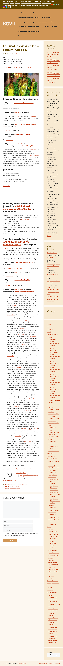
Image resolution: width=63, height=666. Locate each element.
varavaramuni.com (53, 299)
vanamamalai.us (52, 296)
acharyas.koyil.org (53, 274)
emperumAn (32, 116)
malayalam (51, 456)
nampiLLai (9, 140)
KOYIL (9, 24)
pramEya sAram (53, 553)
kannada (50, 453)
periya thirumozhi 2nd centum (54, 350)
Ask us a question (20, 5)
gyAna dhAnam (25, 3)
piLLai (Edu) (28, 1)
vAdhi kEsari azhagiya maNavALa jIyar (17, 207)
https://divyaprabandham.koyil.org (22, 469)
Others (52, 22)
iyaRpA (33, 22)
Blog (48, 327)
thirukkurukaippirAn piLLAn (23, 103)
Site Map (17, 3)
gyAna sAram (52, 550)
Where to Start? (13, 1)
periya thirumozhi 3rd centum (55, 356)
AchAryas (21, 1)
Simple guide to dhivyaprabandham (29, 31)
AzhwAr (17, 116)
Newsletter (42, 5)
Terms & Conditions (54, 663)
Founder (28, 5)
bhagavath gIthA (37, 1)
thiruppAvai (52, 524)
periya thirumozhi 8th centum (55, 389)
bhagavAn (6, 248)
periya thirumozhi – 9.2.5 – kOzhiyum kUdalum (53, 54)
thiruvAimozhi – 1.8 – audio (12, 486)
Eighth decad (27, 67)
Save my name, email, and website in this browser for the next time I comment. (21, 534)
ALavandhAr (11, 315)
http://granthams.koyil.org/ (29, 475)
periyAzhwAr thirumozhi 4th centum (55, 501)
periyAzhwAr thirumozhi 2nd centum (54, 488)
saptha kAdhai (53, 555)
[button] (18, 35)
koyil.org (50, 257)
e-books (54, 26)
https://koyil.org (21, 473)
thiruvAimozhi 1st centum (20, 484)
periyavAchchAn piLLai (22, 134)
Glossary (46, 26)
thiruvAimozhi (42, 22)
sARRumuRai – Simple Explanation (28, 26)
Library (48, 5)
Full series (6, 67)
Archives (50, 652)
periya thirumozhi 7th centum (55, 382)
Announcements (46, 3)
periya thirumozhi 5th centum (55, 369)
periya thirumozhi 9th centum (55, 395)
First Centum (16, 67)
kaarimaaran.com (53, 289)
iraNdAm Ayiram (23, 22)
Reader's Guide (52, 253)
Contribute (35, 5)
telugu (49, 587)
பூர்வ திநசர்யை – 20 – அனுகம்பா (12, 488)
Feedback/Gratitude (9, 5)
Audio (49, 324)
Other (49, 527)
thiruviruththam (53, 451)
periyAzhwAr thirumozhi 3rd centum (55, 494)
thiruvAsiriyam (53, 444)
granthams (6, 3)
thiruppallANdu (53, 517)
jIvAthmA (19, 367)
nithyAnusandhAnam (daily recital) (28, 17)
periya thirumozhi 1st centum (54, 343)
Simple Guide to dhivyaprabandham (53, 583)
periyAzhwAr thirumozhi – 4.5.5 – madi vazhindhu (53, 61)
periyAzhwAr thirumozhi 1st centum (54, 481)
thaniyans (34, 13)
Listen (6, 185)
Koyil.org (5, 1)
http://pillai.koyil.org (9, 480)
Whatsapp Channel (35, 3)
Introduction (22, 13)
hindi (49, 332)
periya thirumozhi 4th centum (55, 363)
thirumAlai (52, 514)
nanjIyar (17, 112)
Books (12, 3)
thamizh (50, 590)
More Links (50, 301)
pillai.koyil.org (51, 287)
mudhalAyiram (46, 17)
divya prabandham (48, 1)
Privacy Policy (43, 663)
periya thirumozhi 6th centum (55, 376)
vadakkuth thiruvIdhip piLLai (24, 146)
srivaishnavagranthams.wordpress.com (53, 266)
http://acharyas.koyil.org (28, 477)
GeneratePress (22, 663)
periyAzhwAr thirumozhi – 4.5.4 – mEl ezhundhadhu (53, 74)
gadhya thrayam (53, 534)
